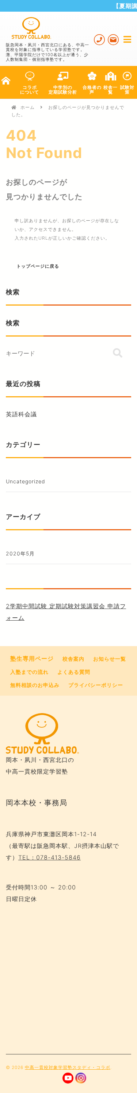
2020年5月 (20, 553)
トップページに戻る (37, 266)
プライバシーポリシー (95, 685)
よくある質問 (73, 672)
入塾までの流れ (29, 672)
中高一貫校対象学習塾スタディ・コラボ (67, 1067)
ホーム (27, 107)
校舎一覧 (110, 89)
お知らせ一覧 (109, 659)
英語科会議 (21, 414)
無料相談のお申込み (35, 685)
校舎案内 (73, 659)
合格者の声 (92, 89)
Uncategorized (25, 481)
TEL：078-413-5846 (49, 857)
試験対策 (127, 89)
